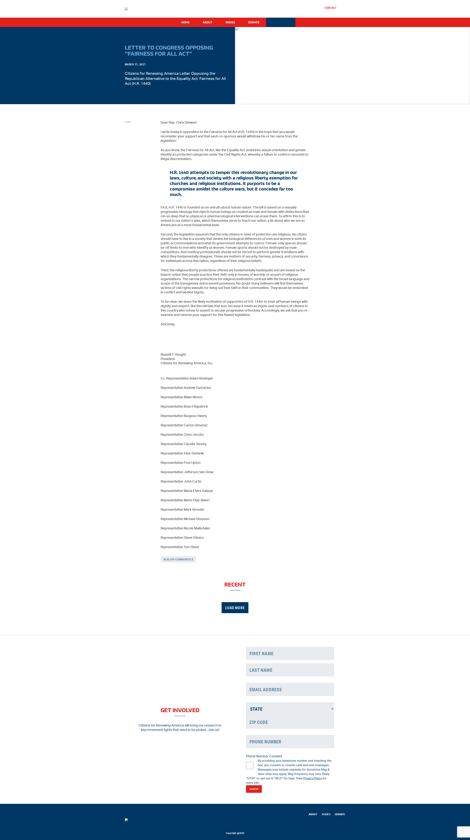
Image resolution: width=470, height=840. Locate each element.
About (207, 22)
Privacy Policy (312, 778)
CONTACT (331, 8)
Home (185, 22)
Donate (253, 22)
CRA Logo (281, 22)
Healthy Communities (178, 559)
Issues (230, 22)
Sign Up (253, 789)
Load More (235, 607)
